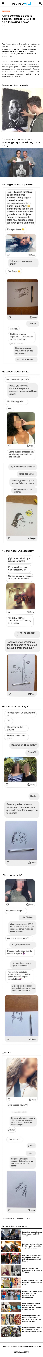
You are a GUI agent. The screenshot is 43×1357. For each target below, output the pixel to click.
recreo (21, 3)
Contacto (5, 1347)
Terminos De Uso (35, 1347)
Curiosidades (5, 11)
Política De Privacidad (19, 1347)
